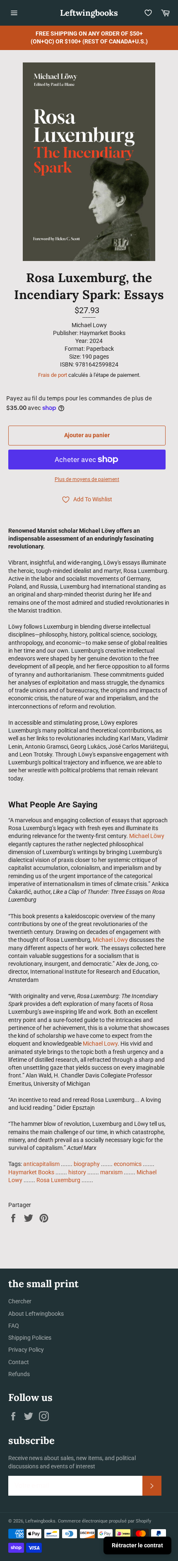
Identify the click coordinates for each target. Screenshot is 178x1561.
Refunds (19, 1374)
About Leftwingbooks (36, 1313)
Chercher (19, 1301)
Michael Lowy (100, 1043)
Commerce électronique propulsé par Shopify (104, 1521)
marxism (111, 1172)
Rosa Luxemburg (58, 1180)
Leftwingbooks (89, 12)
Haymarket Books (31, 1172)
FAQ (13, 1325)
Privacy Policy (26, 1349)
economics (128, 1164)
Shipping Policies (29, 1337)
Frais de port (52, 375)
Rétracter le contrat (137, 1545)
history (77, 1172)
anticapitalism (41, 1164)
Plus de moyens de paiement (87, 479)
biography (87, 1164)
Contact (18, 1362)
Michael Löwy (146, 836)
